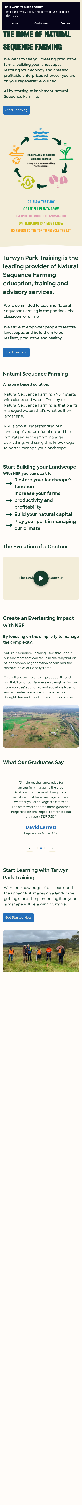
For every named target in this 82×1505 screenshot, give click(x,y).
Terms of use (49, 11)
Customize (41, 23)
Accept (16, 23)
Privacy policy (25, 11)
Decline (65, 23)
